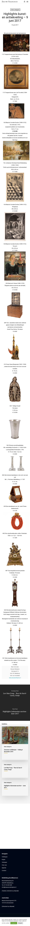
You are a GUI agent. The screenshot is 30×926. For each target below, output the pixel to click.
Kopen (3, 859)
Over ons (4, 865)
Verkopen (4, 862)
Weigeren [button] (20, 923)
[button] (27, 1)
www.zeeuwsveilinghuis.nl (15, 677)
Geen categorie (15, 9)
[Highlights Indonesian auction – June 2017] (15, 788)
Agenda (4, 867)
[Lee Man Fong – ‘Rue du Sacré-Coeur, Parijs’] (15, 770)
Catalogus (4, 856)
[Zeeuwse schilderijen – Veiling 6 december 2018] (15, 743)
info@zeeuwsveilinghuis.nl (9, 887)
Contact (4, 870)
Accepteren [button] (13, 923)
